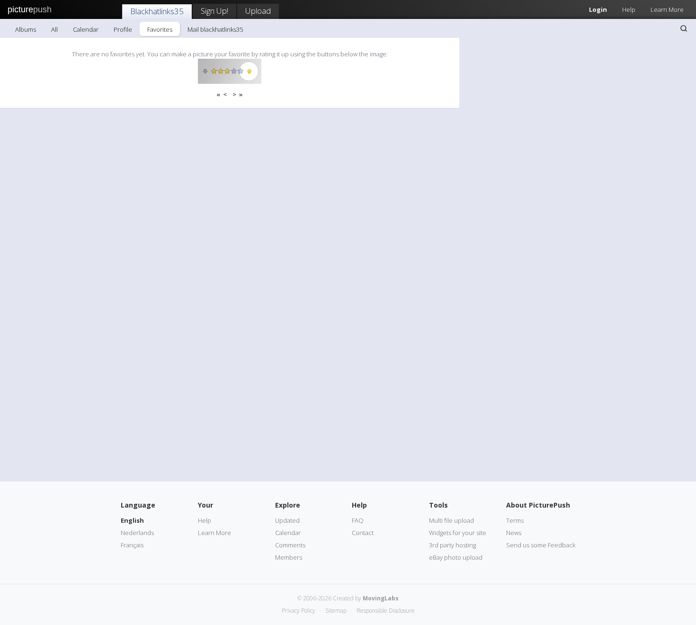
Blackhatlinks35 (157, 11)
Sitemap (336, 611)
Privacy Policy (298, 611)
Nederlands (137, 532)
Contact (363, 532)
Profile (123, 29)
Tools (438, 504)
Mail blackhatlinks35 (215, 29)
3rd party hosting (452, 545)
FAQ (358, 520)
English (132, 520)
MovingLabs (381, 598)
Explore (287, 504)
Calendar (85, 29)
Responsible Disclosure (386, 611)
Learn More (667, 9)
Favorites (159, 29)
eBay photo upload (455, 557)
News (513, 532)
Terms (515, 520)
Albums (25, 29)
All (54, 29)
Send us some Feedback (540, 545)
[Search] (683, 28)
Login (598, 9)
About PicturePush (538, 504)
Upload (258, 10)
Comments (290, 545)
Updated (287, 520)
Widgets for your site (457, 532)
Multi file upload (451, 520)
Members (288, 557)
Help (628, 9)
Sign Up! (214, 10)
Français (132, 545)
